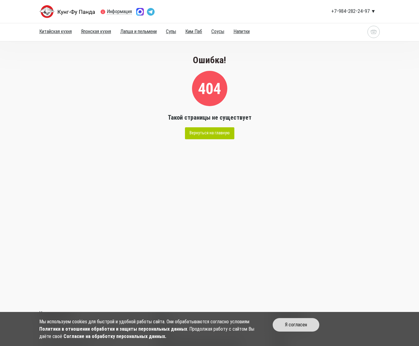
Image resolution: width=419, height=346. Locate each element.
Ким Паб (193, 31)
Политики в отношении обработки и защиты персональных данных (113, 329)
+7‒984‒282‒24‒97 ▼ (353, 11)
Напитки (241, 31)
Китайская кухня (55, 31)
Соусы (217, 31)
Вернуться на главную (210, 132)
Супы (171, 31)
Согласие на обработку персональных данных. (114, 336)
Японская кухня (96, 31)
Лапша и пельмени (138, 31)
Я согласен (296, 325)
